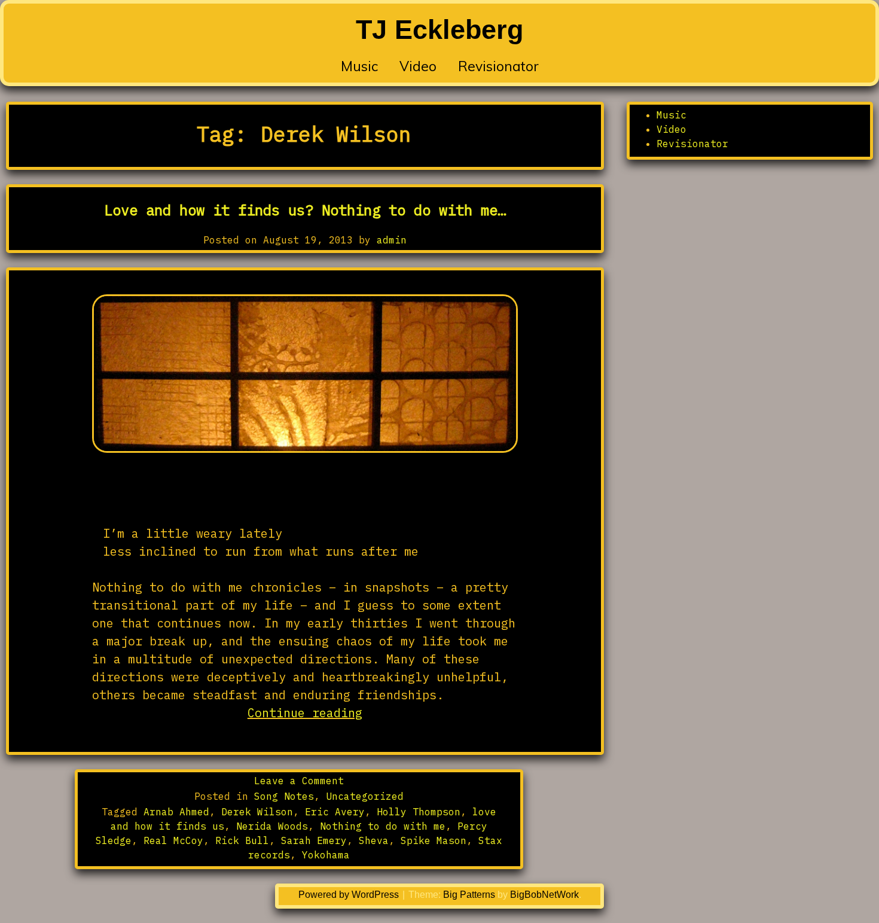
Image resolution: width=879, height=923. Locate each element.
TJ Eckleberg (439, 29)
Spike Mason (433, 840)
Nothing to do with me (382, 826)
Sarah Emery (314, 840)
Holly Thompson (418, 812)
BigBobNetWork (544, 895)
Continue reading (330, 713)
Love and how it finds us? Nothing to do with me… (305, 210)
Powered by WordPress (349, 895)
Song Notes (284, 796)
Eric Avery (335, 812)
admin (392, 240)
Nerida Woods (272, 826)
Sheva (374, 840)
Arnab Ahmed (176, 812)
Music (359, 66)
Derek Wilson (257, 812)
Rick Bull (242, 840)
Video (418, 66)
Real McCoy (173, 840)
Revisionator (498, 66)
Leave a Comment (299, 781)
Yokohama (326, 855)
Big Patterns (469, 895)
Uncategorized (365, 796)
